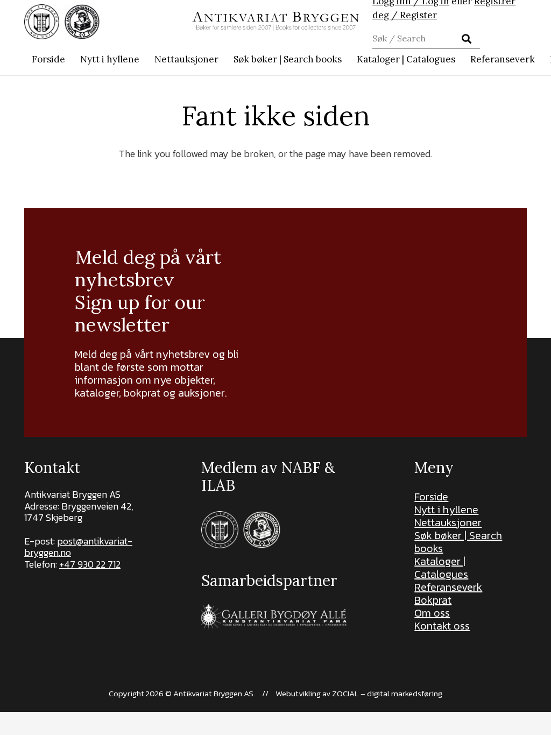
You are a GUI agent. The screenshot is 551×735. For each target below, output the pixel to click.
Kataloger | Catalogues (441, 567)
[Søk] (466, 38)
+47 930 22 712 (90, 564)
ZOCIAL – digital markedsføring (387, 693)
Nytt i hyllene (446, 509)
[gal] (275, 616)
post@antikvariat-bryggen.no (78, 547)
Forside (431, 497)
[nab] (82, 21)
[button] (347, 59)
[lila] (41, 21)
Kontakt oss (442, 626)
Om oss (432, 613)
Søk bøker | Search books (458, 541)
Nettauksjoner (448, 522)
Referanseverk (448, 587)
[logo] (275, 22)
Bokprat (432, 600)
